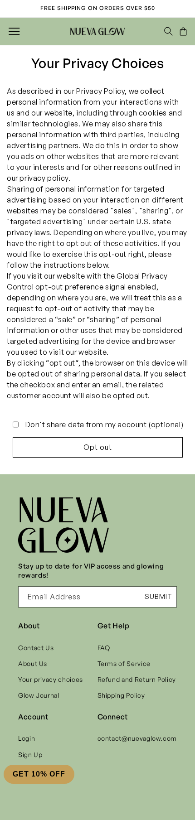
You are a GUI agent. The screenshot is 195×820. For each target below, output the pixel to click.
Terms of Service (124, 663)
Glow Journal (38, 695)
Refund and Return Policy (137, 679)
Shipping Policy (121, 695)
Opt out (97, 447)
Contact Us (36, 647)
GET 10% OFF (39, 774)
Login (26, 738)
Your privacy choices (50, 679)
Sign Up (30, 754)
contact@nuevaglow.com (137, 738)
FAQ (104, 647)
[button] (14, 31)
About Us (32, 663)
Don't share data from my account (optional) (104, 424)
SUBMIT (158, 596)
